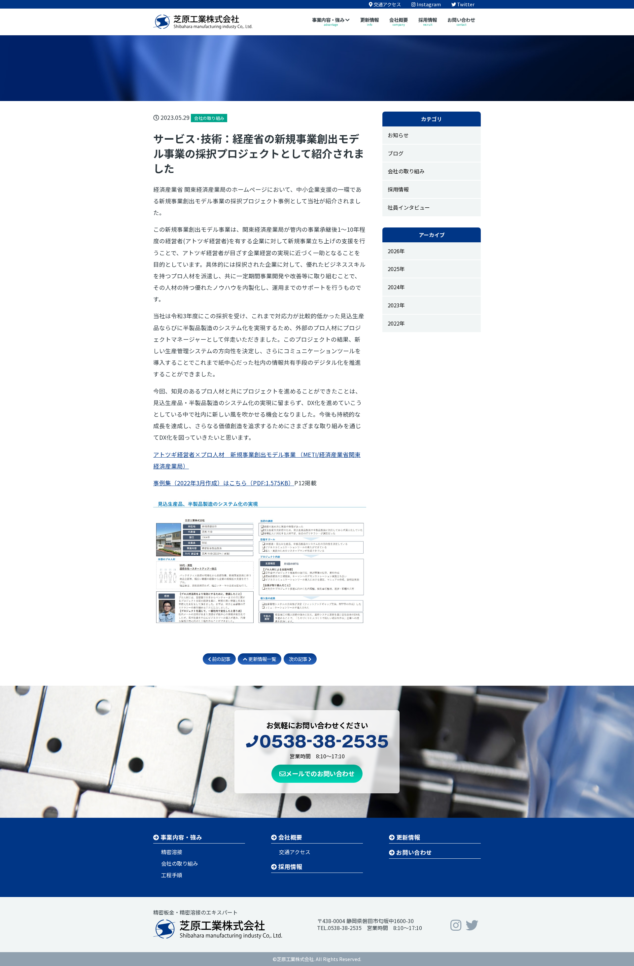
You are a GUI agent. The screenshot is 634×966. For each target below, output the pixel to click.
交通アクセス (294, 852)
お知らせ (398, 135)
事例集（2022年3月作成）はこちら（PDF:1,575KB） (223, 483)
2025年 (396, 269)
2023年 (396, 305)
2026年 (396, 251)
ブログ (396, 153)
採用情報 (398, 189)
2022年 (396, 323)
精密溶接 (171, 852)
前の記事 (220, 658)
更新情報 (407, 837)
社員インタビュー (409, 207)
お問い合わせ (413, 852)
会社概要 (289, 837)
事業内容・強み (180, 837)
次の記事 (298, 658)
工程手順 (171, 875)
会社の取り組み (406, 171)
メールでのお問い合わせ (320, 773)
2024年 (396, 287)
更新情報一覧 (261, 658)
